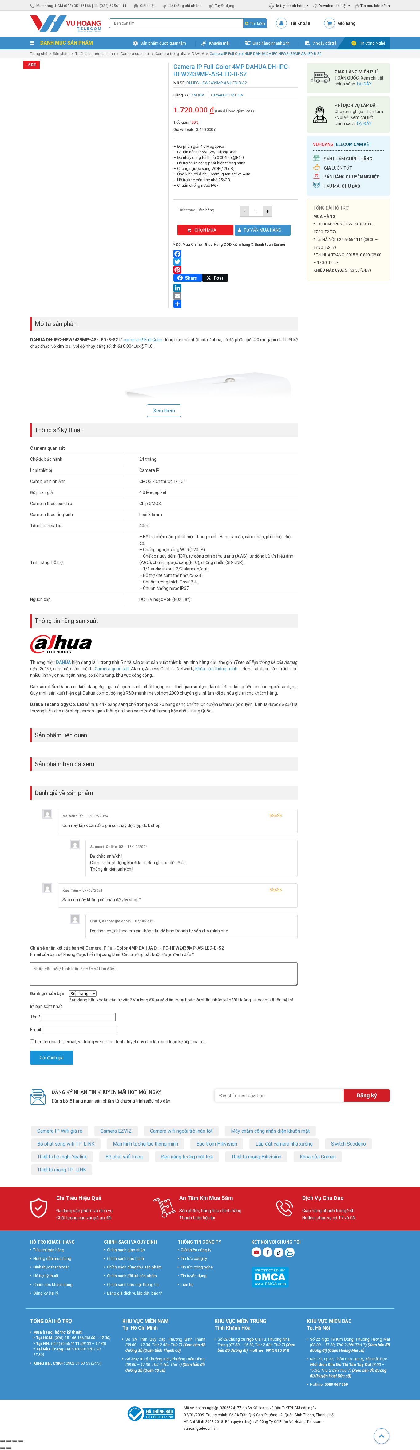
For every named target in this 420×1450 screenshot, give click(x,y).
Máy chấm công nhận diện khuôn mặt (270, 1131)
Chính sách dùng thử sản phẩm (134, 1267)
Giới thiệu (148, 6)
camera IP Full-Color (143, 339)
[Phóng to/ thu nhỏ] (2, 1441)
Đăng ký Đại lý (45, 1293)
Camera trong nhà (171, 54)
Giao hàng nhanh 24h (271, 43)
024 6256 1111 (350, 239)
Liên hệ (187, 1284)
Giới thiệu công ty (196, 1249)
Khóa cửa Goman (318, 1156)
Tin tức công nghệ (197, 1267)
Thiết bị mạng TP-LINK (61, 1169)
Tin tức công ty (194, 1258)
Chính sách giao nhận (126, 1249)
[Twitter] (235, 262)
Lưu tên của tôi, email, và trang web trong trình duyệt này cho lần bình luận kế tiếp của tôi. (120, 1041)
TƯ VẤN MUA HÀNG (262, 230)
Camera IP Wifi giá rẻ (59, 1131)
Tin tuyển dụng (194, 1275)
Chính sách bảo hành (125, 1258)
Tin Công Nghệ (372, 43)
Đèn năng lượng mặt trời (187, 1156)
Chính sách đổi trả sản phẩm (132, 1275)
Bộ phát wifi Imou (124, 1156)
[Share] (235, 304)
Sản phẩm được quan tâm (163, 43)
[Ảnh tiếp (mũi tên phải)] (8, 1448)
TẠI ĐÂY (364, 83)
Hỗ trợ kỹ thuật (45, 1275)
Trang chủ (38, 54)
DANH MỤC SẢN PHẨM (66, 43)
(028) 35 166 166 (69, 1337)
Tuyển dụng (224, 6)
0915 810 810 (358, 255)
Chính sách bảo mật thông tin (133, 1284)
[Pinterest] (235, 270)
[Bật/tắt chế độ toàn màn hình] (8, 1441)
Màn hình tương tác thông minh (145, 1143)
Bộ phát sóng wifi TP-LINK (65, 1143)
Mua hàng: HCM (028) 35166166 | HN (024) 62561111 (81, 6)
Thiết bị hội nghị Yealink (62, 1156)
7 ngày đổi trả (324, 43)
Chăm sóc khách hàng (53, 1284)
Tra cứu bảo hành (374, 6)
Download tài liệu (332, 6)
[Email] (235, 296)
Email (36, 1029)
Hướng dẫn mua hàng (52, 1258)
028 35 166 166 (346, 224)
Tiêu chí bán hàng (48, 1249)
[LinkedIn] (235, 288)
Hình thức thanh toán (51, 1267)
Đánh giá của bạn (47, 993)
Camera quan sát (135, 54)
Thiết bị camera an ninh (95, 54)
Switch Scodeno (348, 1143)
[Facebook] (235, 254)
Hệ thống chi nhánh (185, 6)
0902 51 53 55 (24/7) (353, 270)
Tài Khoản (300, 23)
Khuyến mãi (219, 43)
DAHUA (198, 54)
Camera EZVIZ (116, 1131)
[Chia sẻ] (14, 1441)
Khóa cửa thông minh (216, 668)
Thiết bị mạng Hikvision (256, 1156)
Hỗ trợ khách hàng (290, 6)
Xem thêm (164, 410)
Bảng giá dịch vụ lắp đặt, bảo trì (135, 1293)
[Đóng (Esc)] (20, 1441)
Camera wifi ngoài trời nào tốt (181, 1131)
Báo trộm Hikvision (216, 1143)
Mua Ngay (348, 411)
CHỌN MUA (205, 230)
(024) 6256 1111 (65, 1343)
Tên (35, 1016)
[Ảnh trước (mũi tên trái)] (2, 1448)
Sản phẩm (61, 54)
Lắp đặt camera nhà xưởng (284, 1143)
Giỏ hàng (347, 23)
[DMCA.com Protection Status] (270, 1276)
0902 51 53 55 (78, 1363)
